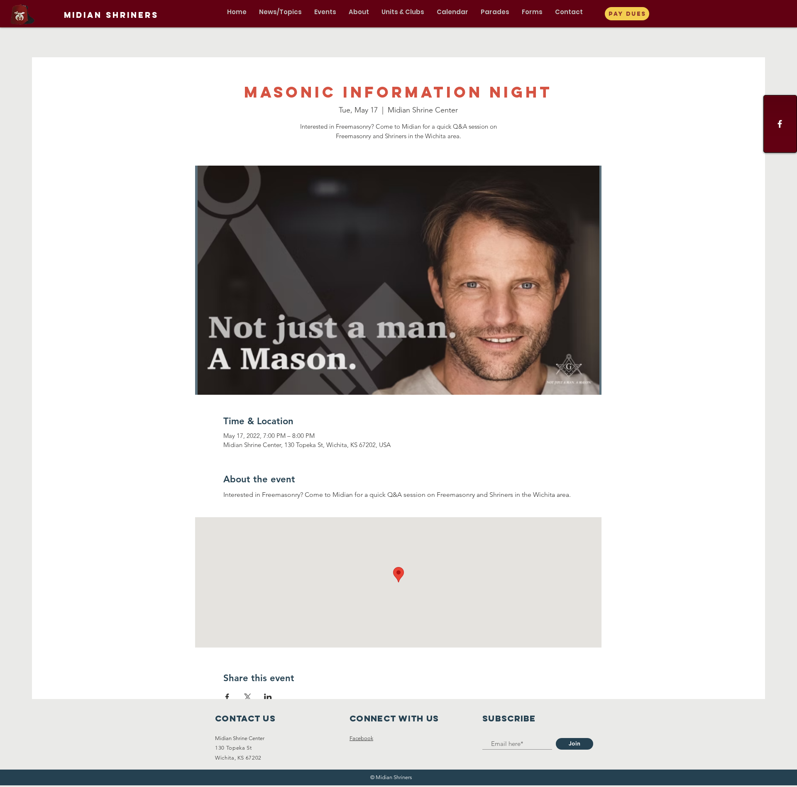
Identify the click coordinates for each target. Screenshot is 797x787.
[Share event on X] (248, 697)
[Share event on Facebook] (227, 697)
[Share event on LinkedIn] (268, 697)
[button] (280, 12)
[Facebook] (780, 124)
